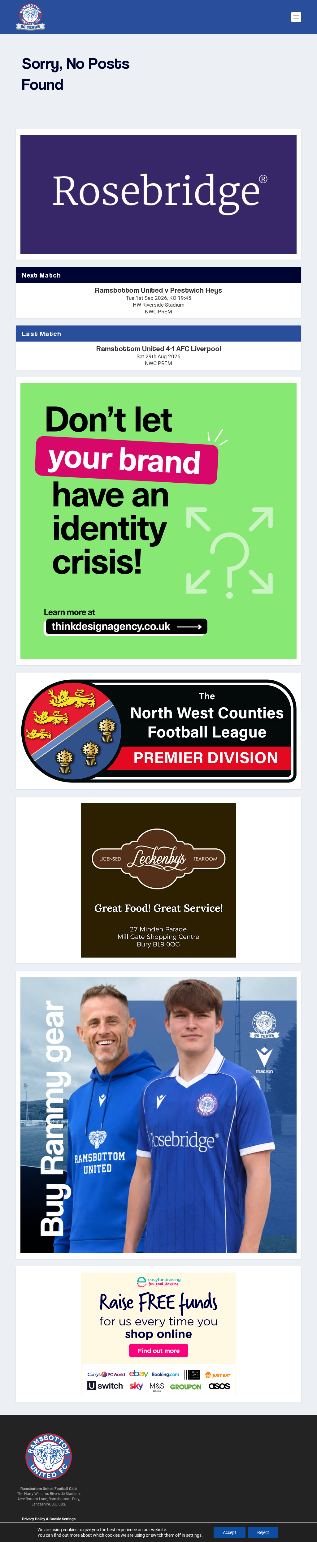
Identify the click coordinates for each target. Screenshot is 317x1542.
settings (194, 1535)
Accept (229, 1532)
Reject (263, 1532)
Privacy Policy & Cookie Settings (49, 1519)
